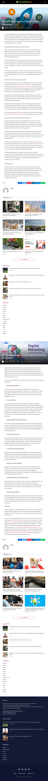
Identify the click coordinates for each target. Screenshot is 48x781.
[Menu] (3, 2)
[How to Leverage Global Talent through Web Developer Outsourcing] (13, 601)
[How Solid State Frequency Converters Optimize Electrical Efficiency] (13, 206)
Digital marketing (8, 389)
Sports (4, 327)
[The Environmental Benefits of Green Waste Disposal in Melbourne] (35, 206)
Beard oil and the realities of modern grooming (20, 281)
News (4, 325)
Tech (4, 329)
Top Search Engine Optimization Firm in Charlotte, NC (26, 527)
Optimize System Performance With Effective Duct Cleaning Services (33, 590)
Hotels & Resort (6, 319)
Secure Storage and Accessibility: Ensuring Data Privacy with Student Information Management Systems (35, 610)
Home (15, 773)
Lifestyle (4, 321)
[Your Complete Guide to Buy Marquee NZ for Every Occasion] (35, 225)
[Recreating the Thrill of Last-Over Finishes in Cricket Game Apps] (5, 270)
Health (4, 317)
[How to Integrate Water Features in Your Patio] (13, 244)
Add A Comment (24, 259)
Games (4, 315)
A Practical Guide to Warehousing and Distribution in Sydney (12, 233)
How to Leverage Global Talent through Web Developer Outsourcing (12, 609)
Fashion (4, 311)
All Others (5, 305)
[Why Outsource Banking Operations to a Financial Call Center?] (13, 563)
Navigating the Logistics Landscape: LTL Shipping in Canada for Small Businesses (34, 571)
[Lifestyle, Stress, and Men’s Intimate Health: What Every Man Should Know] (5, 276)
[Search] (44, 2)
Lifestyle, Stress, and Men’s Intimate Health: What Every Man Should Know (26, 275)
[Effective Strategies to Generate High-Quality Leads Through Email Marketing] (13, 582)
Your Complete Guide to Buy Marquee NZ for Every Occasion (34, 233)
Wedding (4, 333)
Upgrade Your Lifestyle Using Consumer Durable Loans (34, 252)
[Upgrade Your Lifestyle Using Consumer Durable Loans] (35, 244)
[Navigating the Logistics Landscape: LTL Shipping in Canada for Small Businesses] (35, 563)
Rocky (7, 27)
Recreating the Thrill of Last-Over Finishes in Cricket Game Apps (24, 268)
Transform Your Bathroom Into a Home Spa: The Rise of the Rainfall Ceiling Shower (26, 295)
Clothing (4, 309)
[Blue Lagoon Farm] (24, 2)
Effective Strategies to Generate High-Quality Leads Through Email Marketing (12, 590)
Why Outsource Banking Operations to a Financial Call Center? (12, 571)
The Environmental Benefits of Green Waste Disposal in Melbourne (33, 214)
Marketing (5, 323)
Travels (4, 331)
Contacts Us (30, 773)
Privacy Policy (22, 773)
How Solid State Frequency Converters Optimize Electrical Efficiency (12, 214)
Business (4, 307)
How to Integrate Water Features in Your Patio (12, 252)
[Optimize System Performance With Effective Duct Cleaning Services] (35, 582)
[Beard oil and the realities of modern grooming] (5, 283)
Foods (4, 313)
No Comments (21, 27)
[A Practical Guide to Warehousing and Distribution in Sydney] (13, 225)
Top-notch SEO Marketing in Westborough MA (21, 532)
